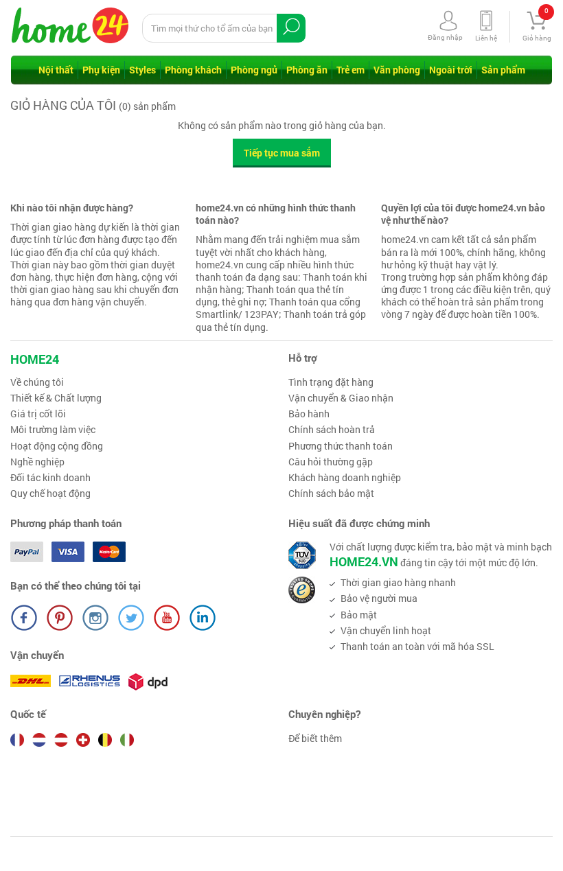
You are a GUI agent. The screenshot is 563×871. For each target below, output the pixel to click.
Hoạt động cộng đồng (56, 446)
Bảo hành (309, 414)
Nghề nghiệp (37, 462)
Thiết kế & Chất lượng (56, 398)
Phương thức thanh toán (340, 446)
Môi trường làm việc (52, 429)
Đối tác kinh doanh (50, 478)
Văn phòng (397, 69)
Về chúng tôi (37, 382)
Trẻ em (350, 69)
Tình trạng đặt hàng (331, 382)
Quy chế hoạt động (50, 493)
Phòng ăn (307, 69)
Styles (142, 69)
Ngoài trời (450, 69)
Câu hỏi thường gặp (330, 462)
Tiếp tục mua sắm (282, 152)
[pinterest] (59, 617)
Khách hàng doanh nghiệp (344, 478)
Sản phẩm (503, 69)
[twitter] (131, 617)
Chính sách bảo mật (331, 493)
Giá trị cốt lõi (38, 414)
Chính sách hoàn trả (331, 429)
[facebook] (24, 617)
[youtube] (167, 617)
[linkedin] (202, 617)
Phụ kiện (101, 69)
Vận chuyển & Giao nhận (340, 398)
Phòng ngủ (254, 69)
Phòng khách (193, 69)
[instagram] (95, 617)
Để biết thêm (315, 738)
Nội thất (55, 69)
